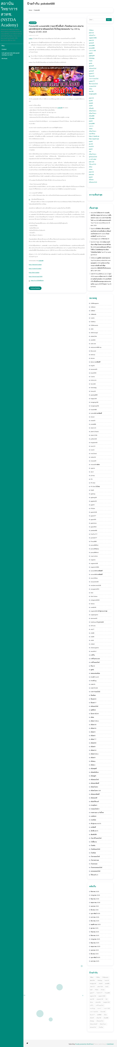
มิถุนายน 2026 (95, 899)
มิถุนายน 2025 (95, 943)
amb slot (93, 344)
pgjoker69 (94, 501)
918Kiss (93, 322)
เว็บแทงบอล (94, 864)
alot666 (93, 340)
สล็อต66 (91, 108)
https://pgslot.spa (94, 139)
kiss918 (91, 146)
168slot (93, 307)
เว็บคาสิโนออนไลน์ (96, 838)
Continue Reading (35, 288)
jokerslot (91, 174)
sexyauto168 (94, 582)
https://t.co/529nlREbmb (37, 280)
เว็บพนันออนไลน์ (95, 849)
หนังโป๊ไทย (92, 133)
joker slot (91, 162)
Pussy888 (94, 541)
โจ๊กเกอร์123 (92, 164)
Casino (93, 377)
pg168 (91, 100)
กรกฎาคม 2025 (95, 939)
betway (93, 355)
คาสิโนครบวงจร (95, 659)
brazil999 (93, 373)
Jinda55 (93, 420)
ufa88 (92, 633)
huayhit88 (94, 410)
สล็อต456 (93, 728)
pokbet (30, 38)
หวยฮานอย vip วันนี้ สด (97, 812)
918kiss (91, 30)
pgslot (91, 53)
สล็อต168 (93, 725)
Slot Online (94, 596)
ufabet (93, 644)
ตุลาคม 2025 (94, 928)
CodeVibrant (110, 1044)
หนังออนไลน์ (92, 68)
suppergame (94, 615)
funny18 (93, 391)
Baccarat (93, 351)
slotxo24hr (98, 1002)
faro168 (91, 91)
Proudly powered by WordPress (84, 1044)
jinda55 (91, 103)
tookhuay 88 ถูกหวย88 (97, 622)
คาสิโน (93, 655)
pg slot (91, 144)
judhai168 (94, 439)
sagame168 (94, 563)
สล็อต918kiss (95, 754)
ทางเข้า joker (92, 159)
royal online (94, 556)
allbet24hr (94, 336)
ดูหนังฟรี (91, 43)
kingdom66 (94, 442)
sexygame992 (95, 589)
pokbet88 (60, 107)
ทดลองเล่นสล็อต (95, 673)
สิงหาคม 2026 (95, 891)
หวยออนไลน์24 (95, 809)
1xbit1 (93, 318)
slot (90, 151)
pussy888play (95, 549)
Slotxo (93, 604)
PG (91, 479)
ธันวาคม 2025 (95, 921)
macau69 (93, 461)
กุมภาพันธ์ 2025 (95, 957)
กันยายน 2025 (95, 932)
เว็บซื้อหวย (94, 842)
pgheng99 (92, 55)
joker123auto (95, 431)
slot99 (91, 105)
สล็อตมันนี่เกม (95, 772)
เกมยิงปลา (93, 816)
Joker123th (94, 435)
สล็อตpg (93, 761)
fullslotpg (91, 58)
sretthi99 (93, 607)
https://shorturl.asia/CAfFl (35, 276)
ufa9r (92, 640)
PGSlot (93, 508)
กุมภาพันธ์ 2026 (95, 913)
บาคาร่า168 (92, 50)
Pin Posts (4, 58)
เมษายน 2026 (95, 906)
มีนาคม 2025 (94, 954)
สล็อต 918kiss (95, 721)
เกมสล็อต (93, 820)
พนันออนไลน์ (94, 706)
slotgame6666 (95, 600)
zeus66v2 (93, 651)
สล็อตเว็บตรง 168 (96, 790)
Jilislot (92, 417)
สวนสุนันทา (94, 805)
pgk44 (92, 505)
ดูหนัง (90, 63)
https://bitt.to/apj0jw (34, 272)
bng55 (93, 366)
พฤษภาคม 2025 (95, 946)
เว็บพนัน (93, 845)
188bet (93, 311)
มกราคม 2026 (95, 917)
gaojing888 (94, 395)
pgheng (93, 494)
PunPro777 (94, 534)
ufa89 (92, 637)
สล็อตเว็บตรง (92, 111)
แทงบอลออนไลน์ (95, 871)
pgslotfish (94, 527)
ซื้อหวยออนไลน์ (93, 83)
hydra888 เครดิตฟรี (96, 413)
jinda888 (93, 424)
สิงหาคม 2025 (95, 935)
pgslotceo (94, 523)
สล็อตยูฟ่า (93, 776)
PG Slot (93, 483)
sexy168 (92, 999)
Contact (4, 49)
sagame (93, 560)
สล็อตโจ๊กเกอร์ (95, 801)
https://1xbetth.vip (94, 136)
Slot (92, 593)
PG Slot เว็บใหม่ (95, 486)
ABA (92, 329)
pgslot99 (93, 519)
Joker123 (93, 428)
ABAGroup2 (94, 333)
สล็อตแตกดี (94, 798)
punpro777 (92, 81)
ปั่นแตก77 (93, 703)
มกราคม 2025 (95, 961)
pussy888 (92, 45)
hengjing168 (94, 402)
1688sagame (95, 303)
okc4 (92, 472)
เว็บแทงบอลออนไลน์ (96, 867)
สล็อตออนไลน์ (93, 182)
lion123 (93, 446)
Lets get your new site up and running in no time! (10, 54)
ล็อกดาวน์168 (95, 714)
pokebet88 (33, 22)
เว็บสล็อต (93, 853)
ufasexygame (95, 648)
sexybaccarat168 (96, 585)
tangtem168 (106, 1002)
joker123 (91, 33)
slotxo (90, 128)
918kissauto (94, 325)
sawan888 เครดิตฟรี (97, 571)
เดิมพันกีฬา (94, 834)
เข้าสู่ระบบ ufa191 (96, 823)
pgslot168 (94, 512)
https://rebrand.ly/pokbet (35, 264)
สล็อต (90, 89)
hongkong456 (93, 94)
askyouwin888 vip (96, 347)
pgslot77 (91, 73)
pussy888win (95, 552)
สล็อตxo (91, 179)
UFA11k (93, 626)
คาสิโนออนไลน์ (95, 662)
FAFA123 (93, 380)
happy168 (94, 399)
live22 (90, 61)
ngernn (93, 468)
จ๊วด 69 (93, 666)
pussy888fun (94, 545)
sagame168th (93, 38)
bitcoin (93, 358)
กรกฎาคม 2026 (95, 895)
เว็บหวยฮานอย (95, 860)
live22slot (94, 453)
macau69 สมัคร (95, 464)
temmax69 (94, 618)
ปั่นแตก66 (91, 76)
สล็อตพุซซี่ (94, 768)
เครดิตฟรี (93, 827)
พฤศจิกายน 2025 (96, 924)
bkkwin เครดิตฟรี (95, 362)
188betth (93, 314)
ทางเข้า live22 (95, 677)
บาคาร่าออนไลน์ (93, 78)
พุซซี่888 (93, 710)
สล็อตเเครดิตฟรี (95, 794)
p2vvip (93, 475)
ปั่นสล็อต (93, 695)
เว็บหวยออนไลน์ (95, 856)
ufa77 (92, 629)
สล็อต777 (93, 739)
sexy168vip (94, 578)
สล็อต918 (93, 750)
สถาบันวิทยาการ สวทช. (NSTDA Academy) (9, 14)
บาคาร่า (91, 126)
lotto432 (93, 457)
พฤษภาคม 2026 (95, 902)
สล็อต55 (93, 732)
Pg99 (92, 490)
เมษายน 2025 (95, 950)
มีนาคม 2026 (94, 910)
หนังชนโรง (92, 35)
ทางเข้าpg (93, 681)
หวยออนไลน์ (92, 86)
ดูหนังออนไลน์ (93, 156)
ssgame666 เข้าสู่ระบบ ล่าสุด (99, 611)
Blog (3, 45)
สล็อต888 (91, 116)
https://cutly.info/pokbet (35, 268)
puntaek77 (94, 538)
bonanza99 (94, 369)
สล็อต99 (93, 757)
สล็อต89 (93, 747)
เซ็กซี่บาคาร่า (94, 831)
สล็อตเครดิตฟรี (95, 783)
